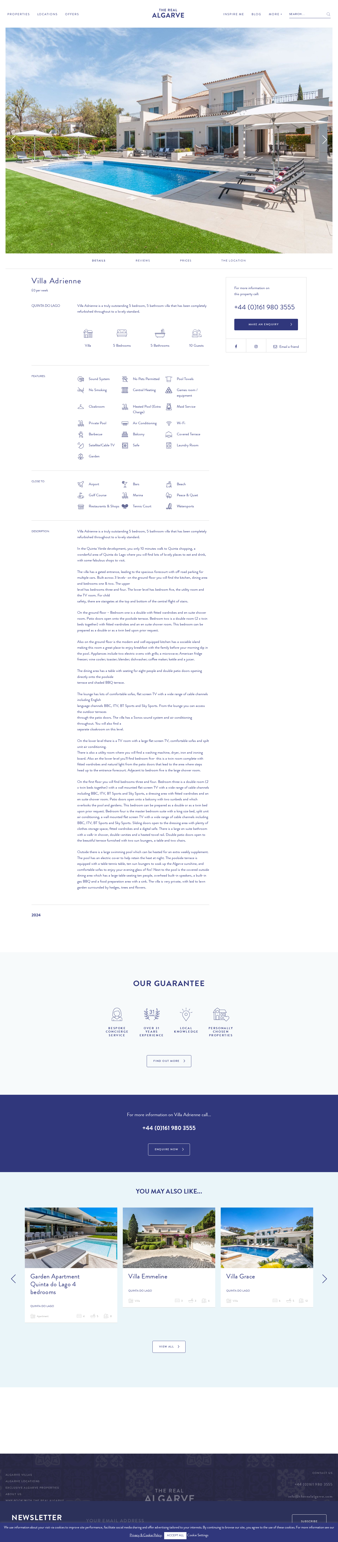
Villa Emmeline (147, 1277)
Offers (72, 14)
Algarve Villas (19, 1475)
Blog (256, 14)
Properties (18, 14)
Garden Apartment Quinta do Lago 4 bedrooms (55, 1285)
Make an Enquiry (264, 324)
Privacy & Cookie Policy (146, 1535)
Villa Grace (240, 1277)
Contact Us (322, 1473)
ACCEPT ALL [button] (175, 1535)
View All (166, 1347)
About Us (14, 1494)
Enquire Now (166, 1149)
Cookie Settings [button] (197, 1535)
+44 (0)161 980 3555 (264, 308)
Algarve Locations (23, 1481)
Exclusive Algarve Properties (32, 1488)
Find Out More (166, 1061)
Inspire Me (233, 14)
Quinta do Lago (46, 306)
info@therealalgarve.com (310, 1497)
